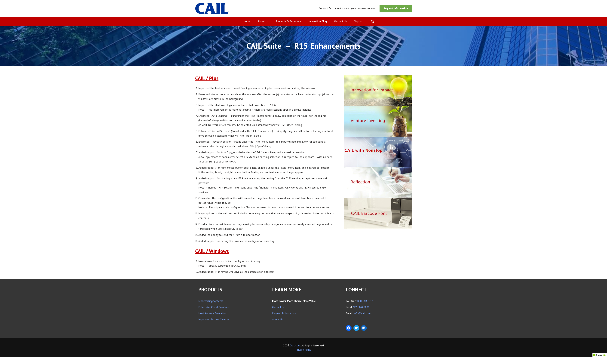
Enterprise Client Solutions (213, 307)
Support (359, 21)
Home (246, 21)
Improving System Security (214, 319)
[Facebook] (349, 328)
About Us (263, 21)
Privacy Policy (303, 349)
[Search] (372, 21)
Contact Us (340, 21)
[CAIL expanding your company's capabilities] (212, 8)
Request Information (395, 8)
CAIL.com (295, 345)
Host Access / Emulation (212, 313)
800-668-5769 (365, 301)
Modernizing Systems (210, 301)
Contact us (278, 307)
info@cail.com (362, 313)
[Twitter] (356, 328)
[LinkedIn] (364, 328)
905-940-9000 (361, 307)
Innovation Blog (318, 21)
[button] (300, 21)
